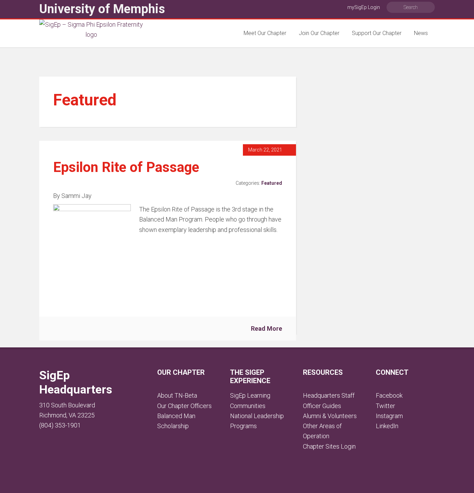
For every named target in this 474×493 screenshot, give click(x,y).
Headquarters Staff (329, 395)
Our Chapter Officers (184, 405)
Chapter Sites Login (329, 446)
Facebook (389, 395)
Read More (266, 328)
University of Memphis (102, 9)
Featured (271, 183)
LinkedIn (387, 426)
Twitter (385, 405)
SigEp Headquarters (75, 382)
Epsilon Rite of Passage (126, 167)
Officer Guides (322, 405)
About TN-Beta (177, 395)
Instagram (389, 416)
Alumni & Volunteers (330, 416)
